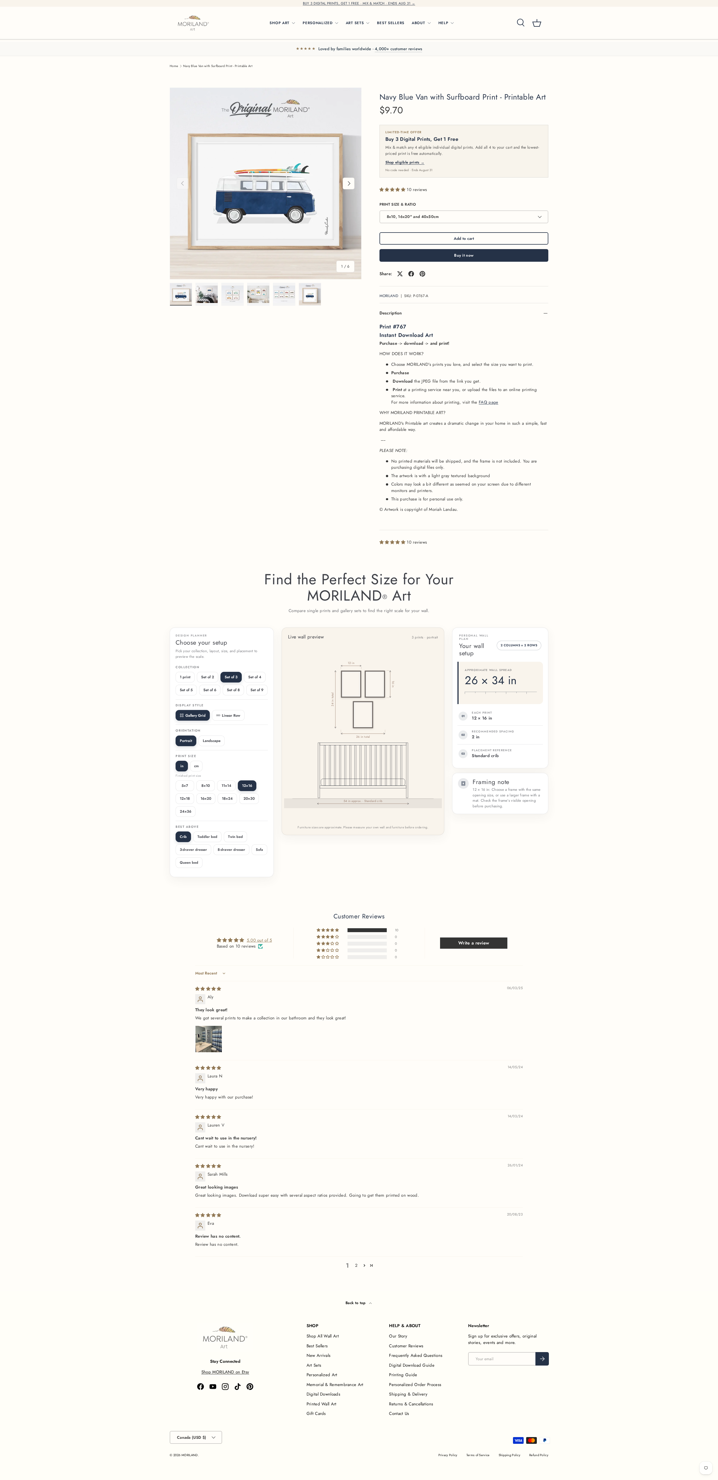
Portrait (186, 740)
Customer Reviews (406, 1346)
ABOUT (418, 23)
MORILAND (388, 295)
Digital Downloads (323, 1394)
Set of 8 (233, 690)
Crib (183, 836)
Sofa (259, 849)
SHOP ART (279, 23)
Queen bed (189, 862)
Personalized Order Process (415, 1385)
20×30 (249, 798)
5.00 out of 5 (259, 940)
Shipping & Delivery (408, 1394)
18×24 (227, 798)
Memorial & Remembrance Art (335, 1385)
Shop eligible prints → (405, 162)
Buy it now (463, 255)
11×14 (226, 785)
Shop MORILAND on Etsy (225, 1372)
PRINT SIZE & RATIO (397, 204)
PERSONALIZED (318, 23)
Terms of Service (478, 1455)
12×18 (185, 798)
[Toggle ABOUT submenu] (429, 23)
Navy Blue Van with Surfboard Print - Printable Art (217, 66)
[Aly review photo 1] (208, 1039)
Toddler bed (207, 836)
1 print (185, 677)
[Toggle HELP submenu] (452, 23)
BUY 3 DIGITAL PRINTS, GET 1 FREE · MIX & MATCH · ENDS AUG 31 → (359, 3)
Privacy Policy (447, 1455)
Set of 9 (256, 690)
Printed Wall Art (322, 1404)
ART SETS (355, 23)
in (181, 766)
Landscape (211, 740)
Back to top (356, 1303)
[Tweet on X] (400, 273)
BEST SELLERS (390, 23)
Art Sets (314, 1365)
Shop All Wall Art (323, 1336)
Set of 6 (209, 690)
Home (174, 66)
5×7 (184, 785)
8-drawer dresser (231, 849)
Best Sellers (317, 1346)
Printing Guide (403, 1375)
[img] (208, 989)
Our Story (398, 1336)
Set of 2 (207, 677)
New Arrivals (319, 1355)
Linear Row (231, 715)
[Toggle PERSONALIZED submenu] (336, 23)
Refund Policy (538, 1455)
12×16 (247, 785)
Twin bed (235, 836)
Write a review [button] (473, 943)
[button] (537, 23)
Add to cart (464, 238)
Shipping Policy (510, 1455)
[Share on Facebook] (411, 273)
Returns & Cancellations (411, 1404)
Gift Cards (316, 1413)
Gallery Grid (195, 715)
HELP (443, 23)
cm (196, 766)
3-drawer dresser (193, 849)
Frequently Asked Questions (415, 1355)
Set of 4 (254, 677)
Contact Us (399, 1413)
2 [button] (356, 1265)
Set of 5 (186, 690)
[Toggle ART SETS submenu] (367, 23)
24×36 (185, 811)
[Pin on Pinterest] (422, 273)
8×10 (205, 785)
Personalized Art (322, 1375)
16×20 (206, 798)
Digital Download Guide (411, 1365)
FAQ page (488, 402)
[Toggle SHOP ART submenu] (293, 23)
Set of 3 (231, 677)
